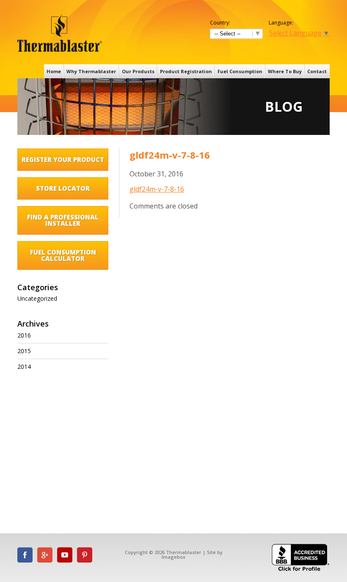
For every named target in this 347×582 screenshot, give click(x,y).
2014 (24, 366)
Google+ (44, 555)
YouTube (64, 555)
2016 (24, 335)
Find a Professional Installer (63, 220)
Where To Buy (285, 71)
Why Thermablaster (91, 71)
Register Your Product (63, 159)
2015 (24, 351)
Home (54, 71)
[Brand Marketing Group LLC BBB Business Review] (301, 570)
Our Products (138, 71)
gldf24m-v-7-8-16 (156, 189)
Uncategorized (37, 298)
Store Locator (63, 188)
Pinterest (84, 555)
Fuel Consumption (240, 71)
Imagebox (173, 557)
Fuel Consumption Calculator (63, 255)
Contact (317, 71)
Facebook (25, 555)
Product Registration (186, 71)
